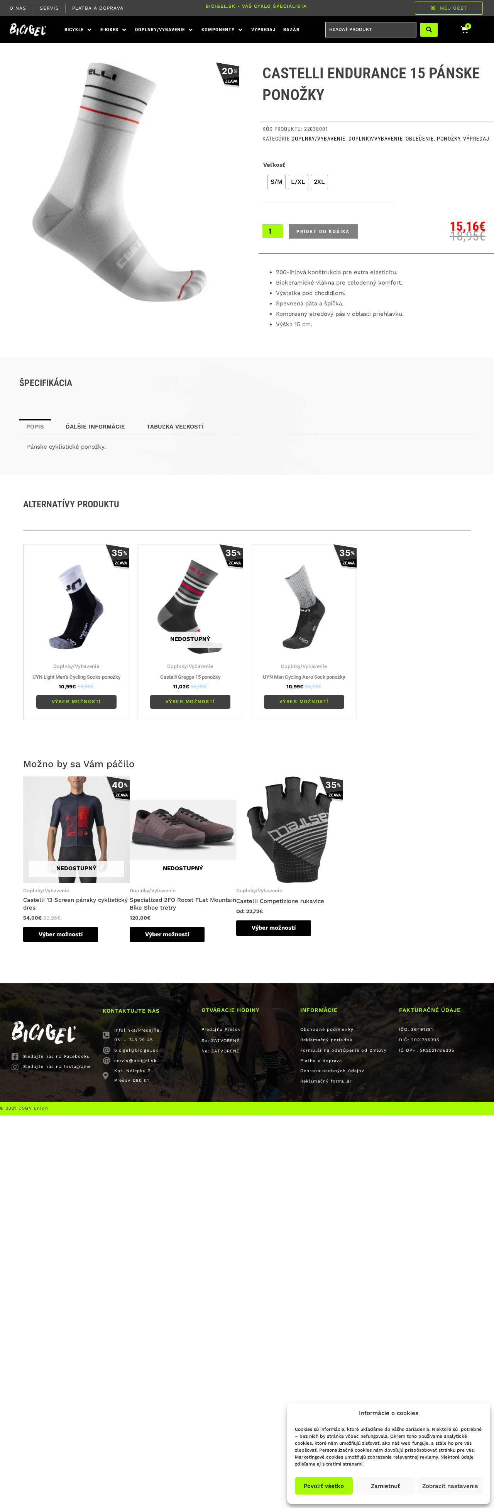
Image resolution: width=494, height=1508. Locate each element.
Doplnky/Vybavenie (318, 139)
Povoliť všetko (324, 1486)
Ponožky (448, 139)
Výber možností (76, 701)
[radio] (276, 182)
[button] (78, 30)
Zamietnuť (385, 1486)
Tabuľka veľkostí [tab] (175, 426)
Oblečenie (420, 139)
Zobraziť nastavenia (450, 1486)
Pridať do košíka (323, 231)
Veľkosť (274, 164)
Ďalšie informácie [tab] (95, 426)
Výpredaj (476, 139)
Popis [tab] (35, 426)
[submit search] (429, 30)
